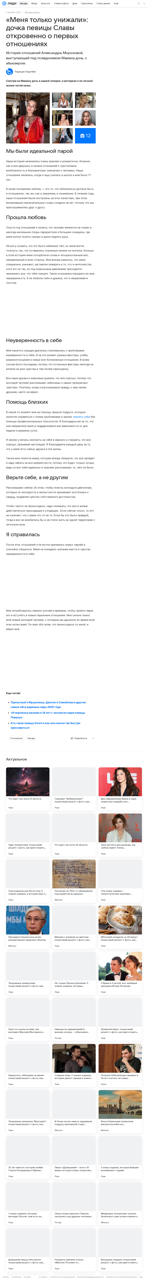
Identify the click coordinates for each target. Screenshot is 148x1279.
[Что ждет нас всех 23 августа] (27, 789)
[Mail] (4, 3)
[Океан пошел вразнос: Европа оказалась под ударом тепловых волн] (74, 1203)
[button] (28, 117)
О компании (16, 1277)
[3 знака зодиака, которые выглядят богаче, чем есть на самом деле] (27, 1203)
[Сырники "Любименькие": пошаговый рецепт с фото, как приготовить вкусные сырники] (74, 789)
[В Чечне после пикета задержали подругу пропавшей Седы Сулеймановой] (74, 1111)
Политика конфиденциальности (90, 1277)
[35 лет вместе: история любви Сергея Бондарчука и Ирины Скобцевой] (27, 1157)
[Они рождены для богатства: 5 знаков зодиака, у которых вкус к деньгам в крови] (27, 881)
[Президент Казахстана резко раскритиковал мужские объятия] (27, 927)
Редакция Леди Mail (25, 72)
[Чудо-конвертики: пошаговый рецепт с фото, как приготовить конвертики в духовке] (27, 835)
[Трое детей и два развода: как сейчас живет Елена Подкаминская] (120, 835)
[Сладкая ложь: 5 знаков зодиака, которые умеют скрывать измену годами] (74, 1065)
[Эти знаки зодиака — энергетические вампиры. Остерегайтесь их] (120, 881)
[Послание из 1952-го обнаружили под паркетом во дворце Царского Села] (74, 881)
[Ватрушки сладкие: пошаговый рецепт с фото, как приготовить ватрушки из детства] (120, 1250)
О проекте (43, 1277)
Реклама (27, 1277)
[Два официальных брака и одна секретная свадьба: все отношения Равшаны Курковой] (120, 789)
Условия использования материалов (121, 1277)
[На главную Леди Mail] (11, 3)
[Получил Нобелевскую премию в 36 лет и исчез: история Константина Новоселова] (120, 1065)
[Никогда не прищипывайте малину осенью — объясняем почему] (74, 1019)
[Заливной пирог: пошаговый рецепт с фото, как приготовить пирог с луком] (120, 1019)
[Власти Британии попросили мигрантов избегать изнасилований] (120, 1111)
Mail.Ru (6, 1277)
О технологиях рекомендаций (62, 1277)
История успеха (32, 12)
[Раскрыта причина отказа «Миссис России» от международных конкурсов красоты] (74, 1250)
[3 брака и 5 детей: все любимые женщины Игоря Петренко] (120, 973)
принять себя (81, 416)
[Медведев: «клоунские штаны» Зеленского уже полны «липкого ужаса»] (120, 1203)
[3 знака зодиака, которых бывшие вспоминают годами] (120, 1157)
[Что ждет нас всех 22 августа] (74, 835)
